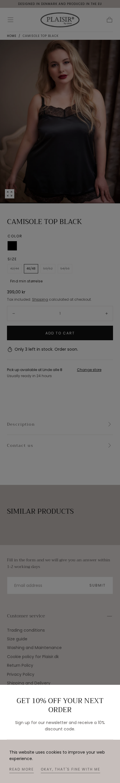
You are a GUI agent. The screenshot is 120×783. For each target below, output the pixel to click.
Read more (21, 769)
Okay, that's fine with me (70, 769)
